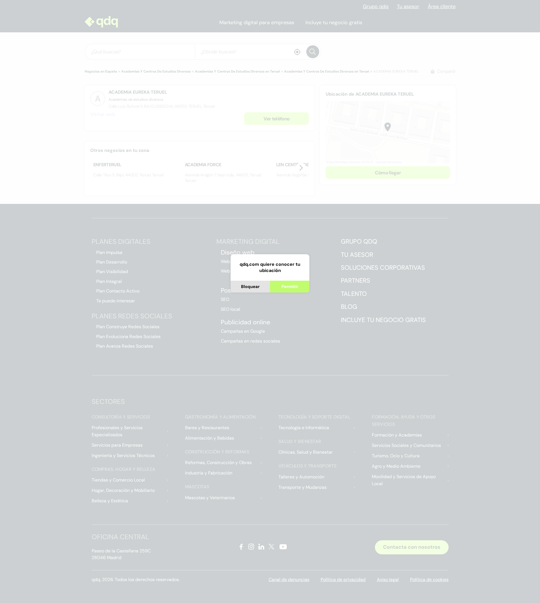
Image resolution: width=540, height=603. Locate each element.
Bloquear (250, 286)
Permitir (290, 286)
